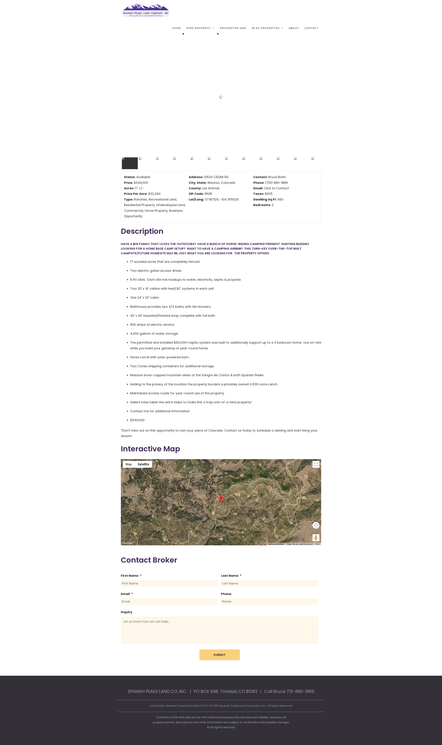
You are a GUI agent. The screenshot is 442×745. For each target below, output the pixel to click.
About (294, 28)
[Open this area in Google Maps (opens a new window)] (127, 543)
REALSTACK (201, 706)
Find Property (198, 28)
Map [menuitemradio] (129, 464)
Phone (226, 594)
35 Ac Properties (266, 28)
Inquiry (126, 612)
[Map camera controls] (316, 525)
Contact (311, 28)
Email (127, 594)
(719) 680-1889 (276, 183)
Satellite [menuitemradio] (143, 464)
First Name (131, 576)
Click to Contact (276, 188)
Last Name (231, 576)
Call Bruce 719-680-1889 (289, 691)
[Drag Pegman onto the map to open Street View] (316, 537)
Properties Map (233, 28)
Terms (317, 544)
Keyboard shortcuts (276, 544)
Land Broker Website (163, 706)
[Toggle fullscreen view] (316, 464)
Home (176, 28)
